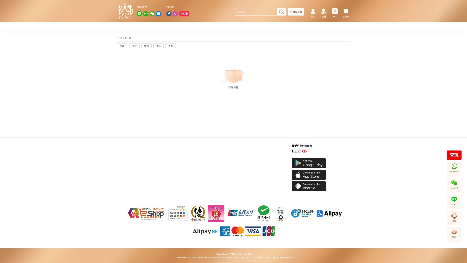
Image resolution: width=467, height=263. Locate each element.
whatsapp (454, 171)
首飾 (170, 46)
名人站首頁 (125, 11)
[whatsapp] (145, 13)
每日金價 (297, 12)
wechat (454, 188)
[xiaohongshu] (184, 13)
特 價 (128, 38)
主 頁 (120, 38)
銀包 (146, 46)
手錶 (158, 46)
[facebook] (169, 13)
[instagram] (175, 13)
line (454, 204)
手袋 (134, 46)
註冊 (324, 16)
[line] (139, 13)
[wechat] (152, 13)
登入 (313, 16)
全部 (122, 46)
